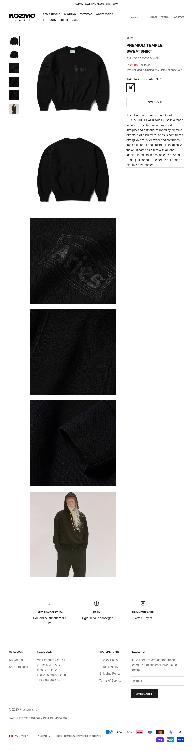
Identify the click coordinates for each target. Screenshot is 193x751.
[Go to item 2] (14, 54)
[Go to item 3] (14, 68)
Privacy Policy (108, 659)
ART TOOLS (49, 20)
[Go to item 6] (14, 108)
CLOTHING (70, 14)
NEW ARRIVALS (51, 14)
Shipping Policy (109, 673)
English (135, 17)
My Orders (16, 659)
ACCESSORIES (104, 14)
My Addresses (18, 666)
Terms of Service (110, 680)
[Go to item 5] (14, 95)
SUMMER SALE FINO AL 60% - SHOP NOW (96, 4)
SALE (75, 20)
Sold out (155, 102)
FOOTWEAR (86, 14)
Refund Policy (108, 666)
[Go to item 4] (14, 81)
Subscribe (144, 693)
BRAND (64, 20)
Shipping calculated (155, 69)
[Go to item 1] (14, 41)
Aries (129, 38)
